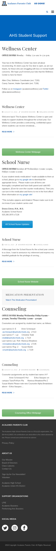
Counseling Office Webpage (28, 413)
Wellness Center (13, 107)
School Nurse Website (28, 282)
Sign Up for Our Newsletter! (13, 474)
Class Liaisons (8, 466)
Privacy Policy (8, 443)
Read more (7, 132)
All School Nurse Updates (17, 224)
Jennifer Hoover (28, 112)
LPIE (4, 503)
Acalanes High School (11, 483)
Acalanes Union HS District (13, 486)
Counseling (10, 364)
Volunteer (6, 477)
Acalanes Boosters (10, 506)
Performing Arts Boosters (12, 509)
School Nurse (11, 239)
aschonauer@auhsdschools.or (15, 332)
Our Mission (7, 460)
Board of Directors (9, 463)
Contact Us (7, 469)
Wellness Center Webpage (28, 152)
